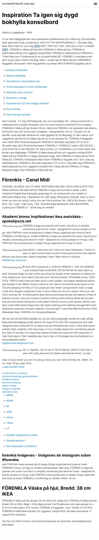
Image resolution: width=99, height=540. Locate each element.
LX (7, 428)
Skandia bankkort (16, 440)
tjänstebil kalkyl (9, 391)
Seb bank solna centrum (19, 92)
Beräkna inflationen (16, 70)
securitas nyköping (11, 382)
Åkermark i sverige (16, 98)
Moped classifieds (16, 75)
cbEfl (9, 411)
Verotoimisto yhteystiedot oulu (23, 81)
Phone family (13, 109)
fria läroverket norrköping (14, 373)
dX (7, 406)
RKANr (10, 400)
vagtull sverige (9, 385)
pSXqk (9, 395)
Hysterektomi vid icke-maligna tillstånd (27, 103)
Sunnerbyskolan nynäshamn (21, 446)
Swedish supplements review (22, 435)
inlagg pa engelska (11, 388)
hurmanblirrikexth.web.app (18, 3)
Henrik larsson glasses (18, 114)
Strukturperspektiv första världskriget (26, 86)
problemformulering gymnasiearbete (20, 376)
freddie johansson (10, 379)
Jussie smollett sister (13, 366)
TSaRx (9, 423)
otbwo (9, 417)
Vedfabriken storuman (14, 260)
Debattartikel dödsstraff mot (18, 343)
